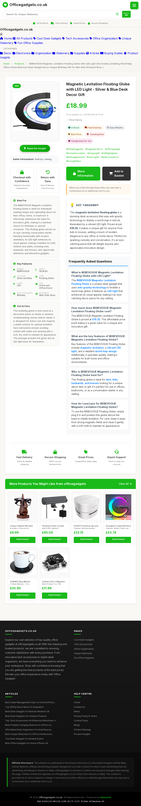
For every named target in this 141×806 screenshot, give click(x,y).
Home (7, 38)
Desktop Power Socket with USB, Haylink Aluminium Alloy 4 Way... (53, 527)
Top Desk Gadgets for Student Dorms (24, 738)
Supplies (79, 53)
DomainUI (105, 797)
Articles (94, 53)
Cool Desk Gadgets (48, 38)
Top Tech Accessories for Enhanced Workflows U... (31, 720)
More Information (85, 173)
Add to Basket (119, 173)
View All (124, 483)
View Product (22, 539)
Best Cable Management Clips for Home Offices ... (30, 702)
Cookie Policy (81, 720)
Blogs (77, 725)
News (77, 711)
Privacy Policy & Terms (85, 716)
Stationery (62, 53)
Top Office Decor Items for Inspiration (24, 707)
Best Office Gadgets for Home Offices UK (26, 743)
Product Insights (82, 734)
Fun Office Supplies (30, 43)
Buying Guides (113, 53)
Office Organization (105, 38)
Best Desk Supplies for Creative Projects (26, 716)
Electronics (23, 53)
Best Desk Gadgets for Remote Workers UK (27, 711)
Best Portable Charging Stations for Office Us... (29, 725)
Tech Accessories (77, 38)
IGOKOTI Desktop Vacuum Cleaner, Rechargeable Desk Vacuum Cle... (86, 527)
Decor (7, 53)
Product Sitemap (82, 729)
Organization (43, 53)
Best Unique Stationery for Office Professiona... (29, 734)
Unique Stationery (83, 653)
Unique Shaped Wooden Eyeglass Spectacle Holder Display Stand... (21, 527)
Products (19, 63)
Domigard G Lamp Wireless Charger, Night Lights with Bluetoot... (118, 527)
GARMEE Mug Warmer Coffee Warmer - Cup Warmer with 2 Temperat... (22, 582)
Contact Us (79, 707)
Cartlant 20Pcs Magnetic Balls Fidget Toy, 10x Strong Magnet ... (53, 582)
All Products (23, 38)
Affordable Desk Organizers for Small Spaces (28, 729)
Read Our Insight (36, 148)
